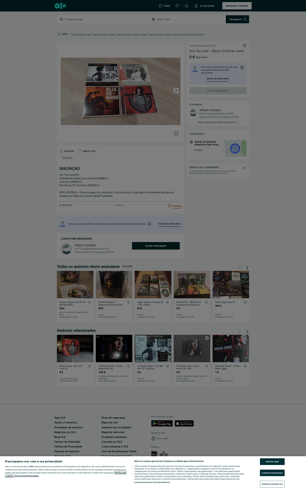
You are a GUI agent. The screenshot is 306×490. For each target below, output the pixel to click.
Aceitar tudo (272, 461)
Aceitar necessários (272, 473)
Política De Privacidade (27, 476)
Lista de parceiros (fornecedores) (152, 482)
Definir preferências (272, 484)
